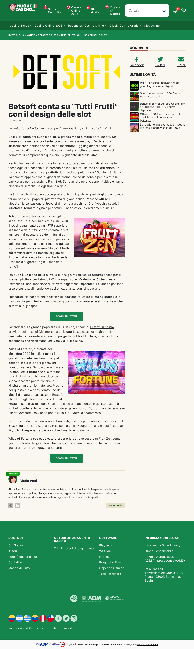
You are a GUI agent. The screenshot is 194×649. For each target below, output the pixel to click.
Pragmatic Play (110, 562)
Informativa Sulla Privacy (162, 545)
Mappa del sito (19, 568)
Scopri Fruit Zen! (66, 316)
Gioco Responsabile (159, 551)
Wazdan (105, 551)
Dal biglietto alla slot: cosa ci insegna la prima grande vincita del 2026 (162, 126)
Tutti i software (110, 574)
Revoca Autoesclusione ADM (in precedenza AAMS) (165, 558)
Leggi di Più (115, 505)
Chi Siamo (15, 545)
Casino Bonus (19, 25)
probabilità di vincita (147, 644)
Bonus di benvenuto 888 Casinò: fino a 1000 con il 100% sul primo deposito (163, 107)
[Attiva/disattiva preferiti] (183, 10)
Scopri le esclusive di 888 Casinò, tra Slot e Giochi (161, 95)
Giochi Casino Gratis (124, 25)
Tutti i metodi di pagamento (74, 548)
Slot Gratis (95, 10)
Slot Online (152, 25)
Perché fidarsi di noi (22, 557)
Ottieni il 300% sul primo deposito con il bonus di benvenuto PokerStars (160, 117)
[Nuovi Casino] (23, 10)
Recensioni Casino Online (86, 25)
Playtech (105, 545)
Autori (12, 551)
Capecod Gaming (111, 568)
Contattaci (15, 562)
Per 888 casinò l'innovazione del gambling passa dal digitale (160, 84)
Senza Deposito (54, 10)
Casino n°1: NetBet (115, 10)
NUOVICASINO (16, 35)
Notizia (31, 35)
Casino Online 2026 (76, 10)
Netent (104, 557)
